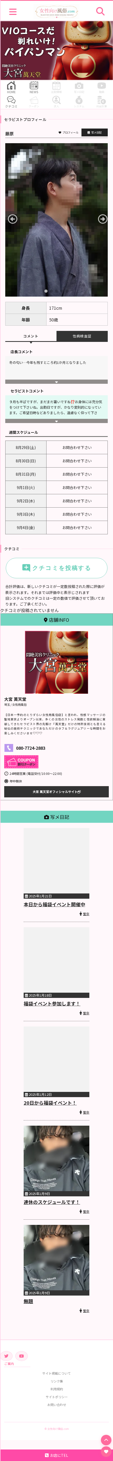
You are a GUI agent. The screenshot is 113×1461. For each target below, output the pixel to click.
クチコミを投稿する (56, 568)
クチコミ (11, 106)
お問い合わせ (56, 1404)
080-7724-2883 (30, 748)
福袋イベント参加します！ (52, 1003)
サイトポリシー (57, 1396)
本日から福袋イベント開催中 (54, 904)
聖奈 (86, 914)
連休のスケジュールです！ (52, 1201)
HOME (11, 92)
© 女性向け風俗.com (56, 1429)
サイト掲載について (56, 1373)
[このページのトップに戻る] (106, 1440)
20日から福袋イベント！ (50, 1102)
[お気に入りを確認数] (106, 1451)
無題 (28, 1301)
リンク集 (56, 1381)
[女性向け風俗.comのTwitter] (6, 1356)
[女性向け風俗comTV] (21, 1356)
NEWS (34, 92)
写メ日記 (96, 132)
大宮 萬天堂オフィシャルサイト (55, 791)
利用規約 (56, 1389)
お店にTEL (59, 1455)
